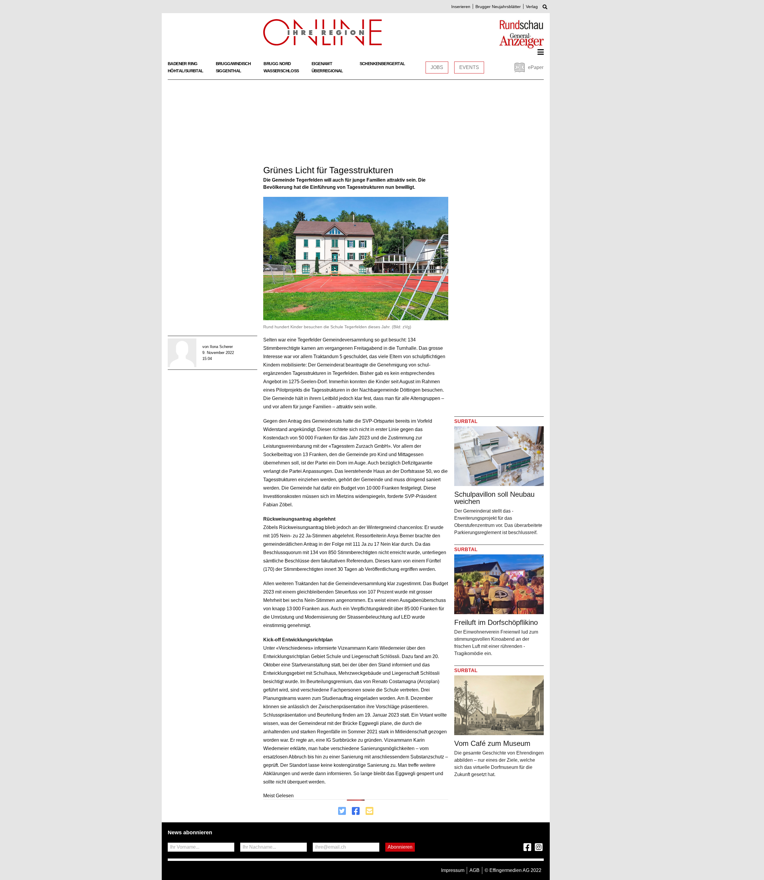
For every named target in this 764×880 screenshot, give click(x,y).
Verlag (532, 6)
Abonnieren (400, 847)
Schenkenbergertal (382, 63)
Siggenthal (228, 70)
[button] (540, 52)
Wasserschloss (281, 70)
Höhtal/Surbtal (186, 70)
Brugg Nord (277, 63)
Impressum (452, 870)
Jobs (437, 67)
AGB (474, 870)
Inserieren (460, 6)
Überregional (327, 70)
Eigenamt (322, 63)
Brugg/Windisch (233, 63)
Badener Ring (183, 63)
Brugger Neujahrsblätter (498, 6)
